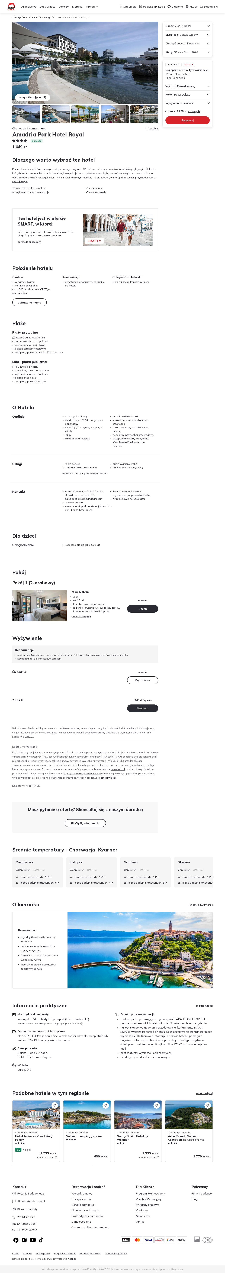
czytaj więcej (20, 181)
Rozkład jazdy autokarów (87, 1216)
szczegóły (194, 111)
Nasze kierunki (30, 17)
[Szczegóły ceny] (56, 1157)
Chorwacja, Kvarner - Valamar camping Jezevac (85, 1104)
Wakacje (16, 17)
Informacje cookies (90, 1253)
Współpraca (43, 1253)
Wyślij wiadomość (87, 823)
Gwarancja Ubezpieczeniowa (90, 1227)
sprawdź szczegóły (29, 241)
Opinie (140, 1221)
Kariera (27, 1253)
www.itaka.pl (118, 769)
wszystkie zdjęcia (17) (32, 97)
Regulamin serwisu (65, 1253)
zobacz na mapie (29, 302)
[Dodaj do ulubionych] (55, 1105)
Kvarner (57, 17)
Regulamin (177, 1269)
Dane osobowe (81, 1221)
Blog (194, 1199)
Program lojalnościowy (150, 1193)
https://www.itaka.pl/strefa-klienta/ (82, 773)
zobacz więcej (204, 1005)
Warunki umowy (81, 1193)
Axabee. (72, 1258)
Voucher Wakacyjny (149, 1199)
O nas (15, 1253)
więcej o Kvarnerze (201, 904)
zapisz (153, 128)
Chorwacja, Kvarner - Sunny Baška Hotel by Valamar (137, 1104)
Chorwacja (45, 17)
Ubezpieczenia (81, 1199)
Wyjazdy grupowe (147, 1204)
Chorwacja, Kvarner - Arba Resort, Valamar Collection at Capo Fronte (185, 1104)
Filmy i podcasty (202, 1193)
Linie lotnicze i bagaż (85, 1210)
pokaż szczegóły (81, 616)
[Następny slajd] (213, 872)
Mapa (42, 128)
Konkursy (142, 1210)
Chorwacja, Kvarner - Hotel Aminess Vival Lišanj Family (33, 1104)
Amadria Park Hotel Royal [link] (76, 17)
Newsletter (143, 1216)
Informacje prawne (116, 1253)
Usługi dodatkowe (83, 1204)
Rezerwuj (187, 120)
